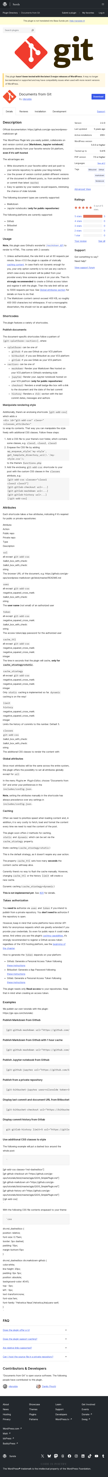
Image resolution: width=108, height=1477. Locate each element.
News (6, 1409)
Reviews (23, 111)
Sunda (12, 1456)
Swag (86, 1419)
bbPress (8, 1438)
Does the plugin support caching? (20, 1339)
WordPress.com (12, 1428)
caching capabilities (53, 935)
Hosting (7, 1414)
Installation (40, 111)
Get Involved (88, 1404)
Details (9, 111)
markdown (99, 175)
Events (85, 1409)
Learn (58, 1404)
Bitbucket (92, 170)
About (6, 1404)
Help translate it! (77, 21)
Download (98, 96)
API (55, 245)
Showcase (34, 1404)
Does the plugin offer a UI (16, 1330)
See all (101, 241)
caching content (15, 264)
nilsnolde (27, 99)
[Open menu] (103, 4)
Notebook (100, 181)
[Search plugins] (32, 30)
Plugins (32, 1414)
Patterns (33, 1419)
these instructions (16, 965)
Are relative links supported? (17, 1348)
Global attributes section (52, 289)
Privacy (7, 1419)
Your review (81, 241)
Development (59, 111)
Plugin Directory (10, 13)
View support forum (85, 267)
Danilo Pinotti (49, 1386)
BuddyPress (10, 1443)
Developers (61, 1414)
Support (101, 111)
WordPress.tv (63, 1419)
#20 (42, 892)
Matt (7, 1433)
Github (101, 170)
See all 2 (101, 163)
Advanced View (83, 189)
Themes (33, 1409)
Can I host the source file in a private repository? (28, 1356)
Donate (87, 1414)
